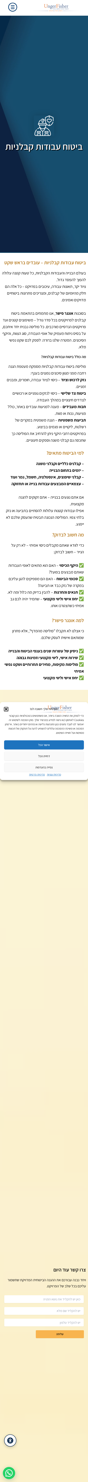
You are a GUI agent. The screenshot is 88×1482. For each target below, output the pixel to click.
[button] (6, 709)
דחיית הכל (44, 756)
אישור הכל (44, 745)
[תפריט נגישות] (10, 1440)
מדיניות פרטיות (37, 774)
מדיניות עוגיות (54, 774)
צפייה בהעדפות (44, 767)
